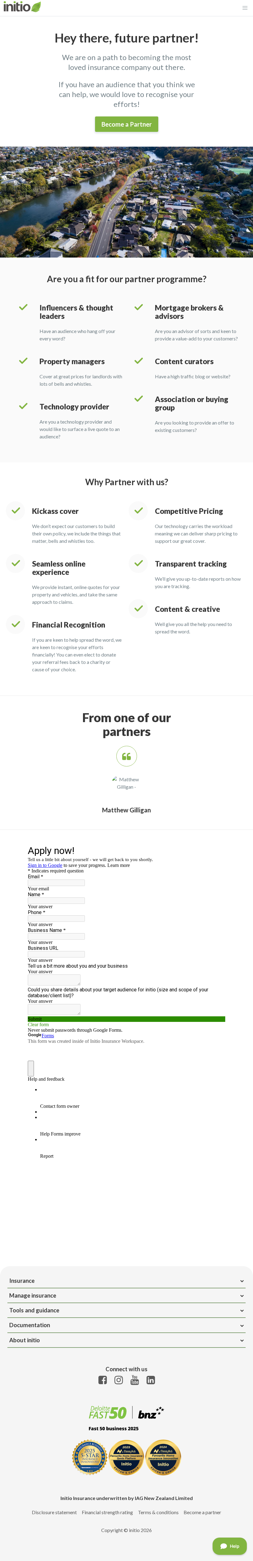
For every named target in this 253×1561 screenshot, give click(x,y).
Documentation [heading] (29, 1325)
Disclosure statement (54, 1512)
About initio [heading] (24, 1340)
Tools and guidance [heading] (34, 1310)
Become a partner (202, 1512)
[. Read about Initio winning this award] (126, 1433)
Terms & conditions (158, 1512)
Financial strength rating (107, 1512)
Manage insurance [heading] (32, 1295)
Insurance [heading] (22, 1280)
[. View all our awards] (126, 1458)
